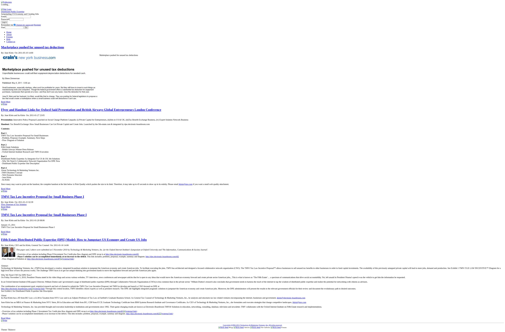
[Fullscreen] (6, 2)
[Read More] (50, 100)
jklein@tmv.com (185, 184)
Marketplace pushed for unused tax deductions (32, 47)
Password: (5, 19)
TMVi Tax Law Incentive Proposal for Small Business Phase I (42, 196)
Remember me (7, 25)
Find (3, 27)
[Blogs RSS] (223, 327)
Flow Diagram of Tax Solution (14, 204)
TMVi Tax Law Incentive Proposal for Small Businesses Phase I (44, 215)
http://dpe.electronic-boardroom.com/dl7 (43, 259)
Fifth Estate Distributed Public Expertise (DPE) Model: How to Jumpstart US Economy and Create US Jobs (74, 239)
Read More (5, 102)
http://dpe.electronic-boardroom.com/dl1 (122, 254)
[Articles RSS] (239, 327)
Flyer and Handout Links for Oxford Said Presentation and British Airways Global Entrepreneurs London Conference (81, 109)
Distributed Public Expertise (12, 12)
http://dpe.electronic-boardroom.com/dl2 (162, 256)
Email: (3, 16)
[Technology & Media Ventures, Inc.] (6, 9)
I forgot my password (25, 25)
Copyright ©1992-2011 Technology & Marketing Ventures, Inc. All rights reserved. (252, 325)
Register (37, 25)
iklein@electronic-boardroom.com (291, 298)
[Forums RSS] (276, 327)
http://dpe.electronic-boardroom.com (16, 289)
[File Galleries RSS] (255, 327)
